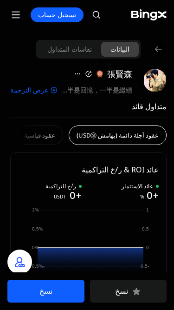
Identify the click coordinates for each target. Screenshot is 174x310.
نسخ (121, 291)
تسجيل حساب (57, 14)
